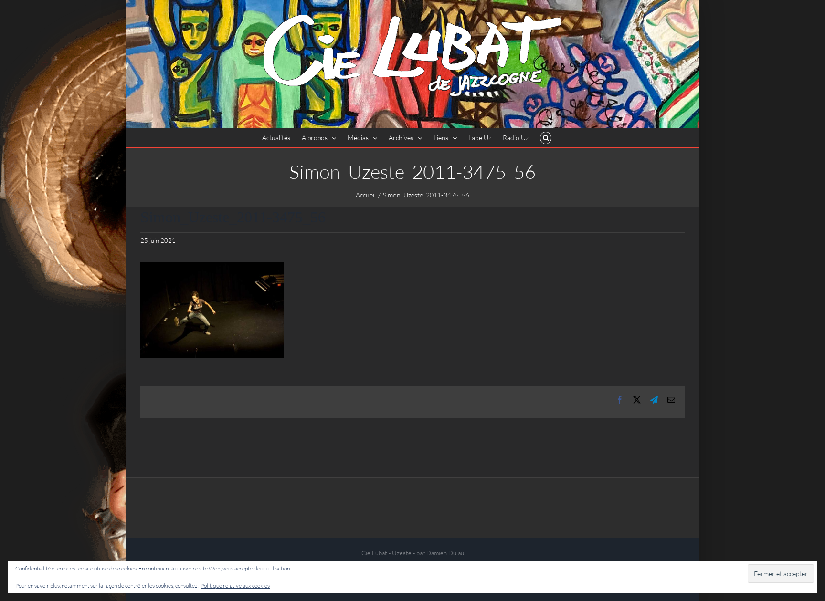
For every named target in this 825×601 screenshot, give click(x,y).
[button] (546, 137)
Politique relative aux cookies (235, 585)
